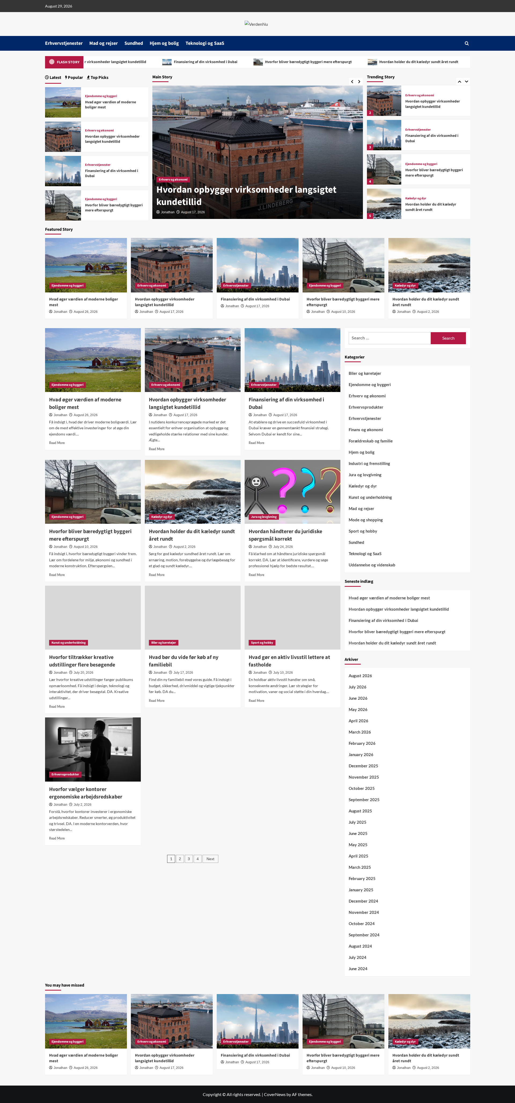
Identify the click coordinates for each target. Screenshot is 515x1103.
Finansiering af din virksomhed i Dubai (159, 62)
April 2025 (358, 856)
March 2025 (360, 868)
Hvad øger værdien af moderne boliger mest (110, 105)
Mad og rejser (103, 43)
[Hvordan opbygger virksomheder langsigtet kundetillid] (384, 101)
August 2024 (360, 946)
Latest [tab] (55, 77)
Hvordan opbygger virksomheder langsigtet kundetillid (246, 196)
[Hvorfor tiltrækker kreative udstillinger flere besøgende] (93, 618)
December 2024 (363, 901)
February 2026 (362, 744)
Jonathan (168, 212)
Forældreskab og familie (371, 441)
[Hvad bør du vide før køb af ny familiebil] (193, 618)
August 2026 (360, 676)
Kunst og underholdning (69, 642)
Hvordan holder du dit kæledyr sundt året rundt (372, 62)
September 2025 (364, 800)
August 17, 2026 (193, 212)
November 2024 (364, 913)
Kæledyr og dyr (415, 198)
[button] (467, 43)
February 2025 (362, 879)
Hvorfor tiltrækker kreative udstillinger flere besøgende (82, 661)
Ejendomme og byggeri (421, 164)
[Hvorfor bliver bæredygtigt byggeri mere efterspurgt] (384, 169)
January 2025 (361, 890)
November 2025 (364, 777)
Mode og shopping (366, 520)
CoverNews (275, 1094)
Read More (57, 443)
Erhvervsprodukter (65, 774)
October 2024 (362, 924)
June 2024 (358, 969)
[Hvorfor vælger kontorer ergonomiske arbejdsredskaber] (93, 749)
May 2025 (358, 845)
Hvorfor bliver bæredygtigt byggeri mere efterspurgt (262, 62)
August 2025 (360, 811)
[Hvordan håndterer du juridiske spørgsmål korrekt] (292, 492)
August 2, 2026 (428, 312)
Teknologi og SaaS (205, 43)
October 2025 (362, 789)
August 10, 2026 (343, 312)
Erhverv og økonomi (173, 179)
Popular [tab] (75, 77)
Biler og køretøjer (163, 642)
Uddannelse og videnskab (372, 565)
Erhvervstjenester (64, 43)
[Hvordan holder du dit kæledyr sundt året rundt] (384, 204)
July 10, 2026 (283, 673)
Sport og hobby (262, 642)
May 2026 (358, 710)
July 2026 (357, 687)
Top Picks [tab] (99, 77)
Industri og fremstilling (369, 464)
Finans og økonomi (366, 430)
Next (210, 859)
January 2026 (361, 755)
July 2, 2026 (82, 805)
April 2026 (358, 721)
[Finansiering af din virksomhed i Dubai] (384, 135)
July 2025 (357, 822)
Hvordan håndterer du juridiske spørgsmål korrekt (285, 535)
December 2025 (363, 766)
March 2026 (360, 732)
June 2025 (358, 834)
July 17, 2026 (183, 673)
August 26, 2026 (86, 312)
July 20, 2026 (83, 673)
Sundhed (133, 43)
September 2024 (364, 935)
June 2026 (358, 699)
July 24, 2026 (283, 547)
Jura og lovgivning (264, 517)
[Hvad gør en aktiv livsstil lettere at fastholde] (292, 618)
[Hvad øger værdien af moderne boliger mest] (63, 101)
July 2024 (357, 958)
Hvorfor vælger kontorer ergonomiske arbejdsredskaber (85, 793)
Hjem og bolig (164, 43)
